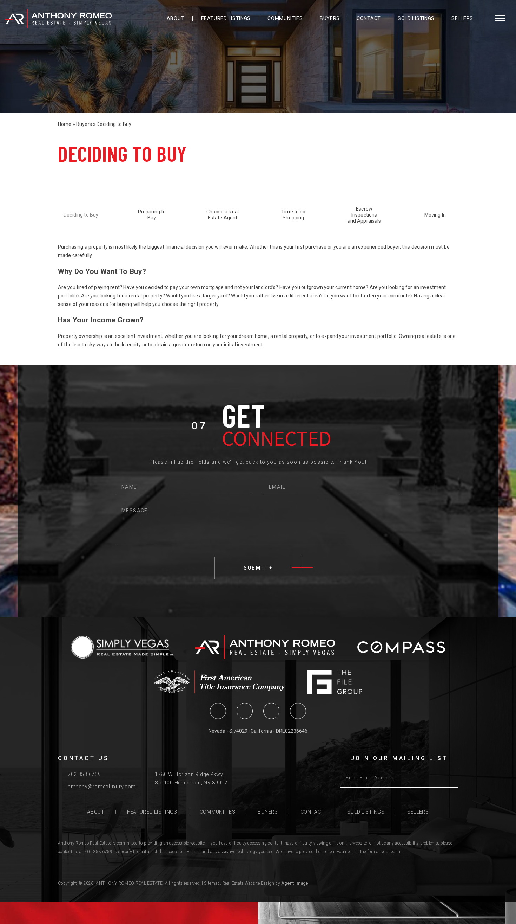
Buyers (330, 18)
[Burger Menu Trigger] (500, 18)
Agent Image (294, 883)
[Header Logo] (58, 18)
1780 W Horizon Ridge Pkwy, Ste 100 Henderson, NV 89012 (191, 778)
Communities (285, 18)
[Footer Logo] (265, 647)
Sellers (462, 18)
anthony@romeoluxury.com (102, 786)
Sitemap (212, 883)
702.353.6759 (84, 774)
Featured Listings (226, 18)
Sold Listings (416, 18)
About (176, 18)
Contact (369, 18)
